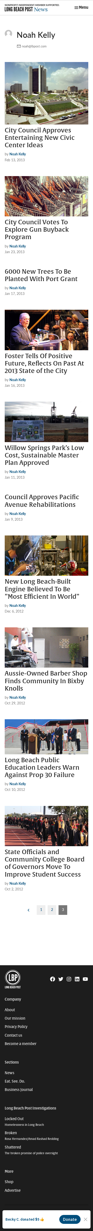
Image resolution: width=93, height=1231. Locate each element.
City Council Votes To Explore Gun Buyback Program (37, 229)
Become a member (20, 1044)
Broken (32, 1136)
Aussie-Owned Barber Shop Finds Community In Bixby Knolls (46, 681)
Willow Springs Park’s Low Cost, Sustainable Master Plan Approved (44, 455)
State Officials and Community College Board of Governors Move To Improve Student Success (45, 863)
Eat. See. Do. (15, 1081)
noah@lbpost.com (34, 46)
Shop (9, 1182)
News (9, 1073)
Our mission (15, 1018)
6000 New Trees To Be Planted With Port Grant (41, 275)
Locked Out (24, 1122)
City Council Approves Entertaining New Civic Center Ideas (40, 137)
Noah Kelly (17, 153)
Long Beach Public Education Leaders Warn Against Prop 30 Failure (42, 767)
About (10, 1010)
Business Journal (19, 1089)
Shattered (31, 1150)
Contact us (13, 1035)
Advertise (13, 1190)
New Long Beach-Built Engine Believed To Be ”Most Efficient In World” (42, 589)
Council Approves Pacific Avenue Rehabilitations (42, 501)
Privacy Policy (16, 1027)
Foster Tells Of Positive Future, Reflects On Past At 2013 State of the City (44, 363)
